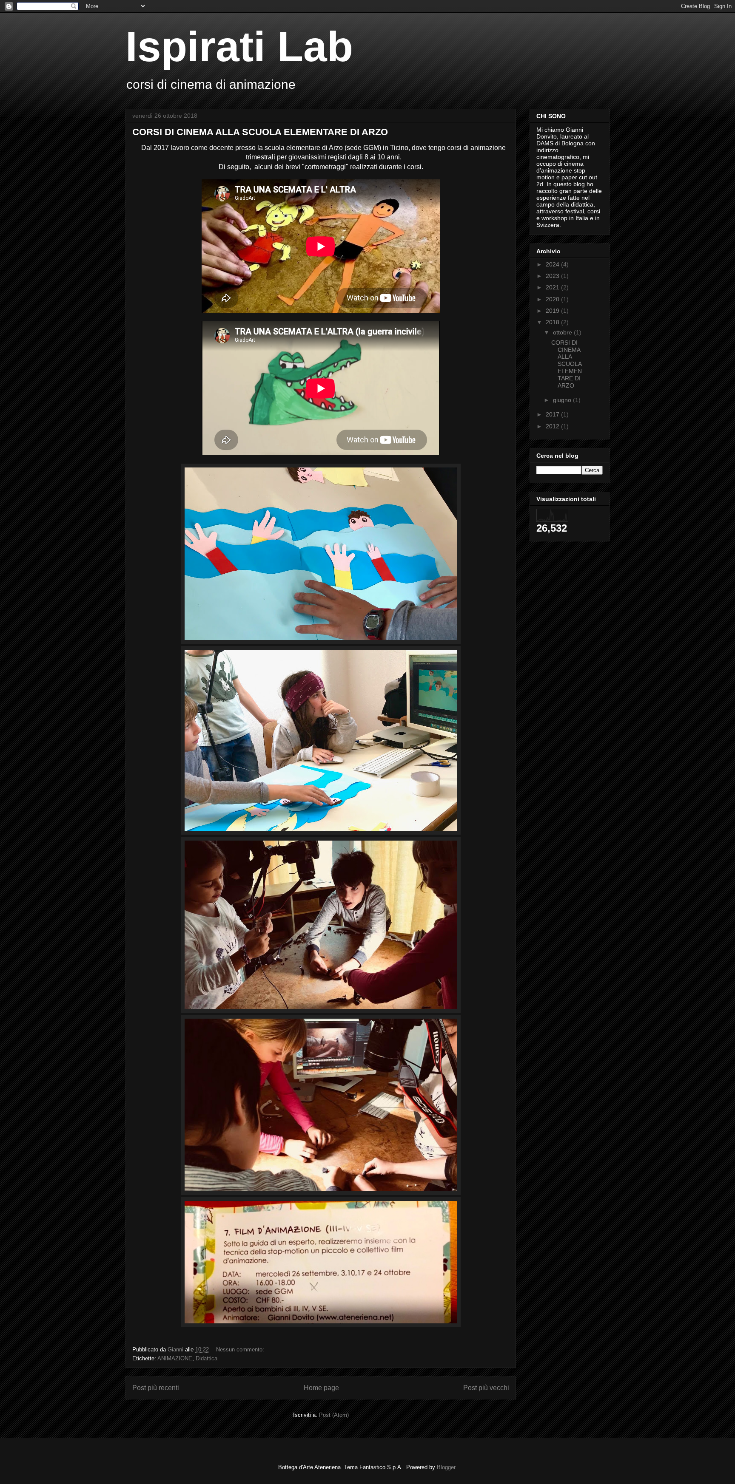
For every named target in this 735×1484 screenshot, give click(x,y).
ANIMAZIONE (174, 1358)
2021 (553, 287)
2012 (553, 426)
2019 (553, 310)
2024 (553, 264)
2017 (553, 414)
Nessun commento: (241, 1349)
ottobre (563, 332)
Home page (321, 1387)
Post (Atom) (334, 1415)
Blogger (446, 1467)
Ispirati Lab (239, 46)
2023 (553, 275)
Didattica (206, 1358)
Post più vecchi (486, 1387)
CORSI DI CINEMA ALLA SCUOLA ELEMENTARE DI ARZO (260, 132)
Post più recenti (155, 1387)
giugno (563, 399)
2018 (553, 322)
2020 (553, 299)
